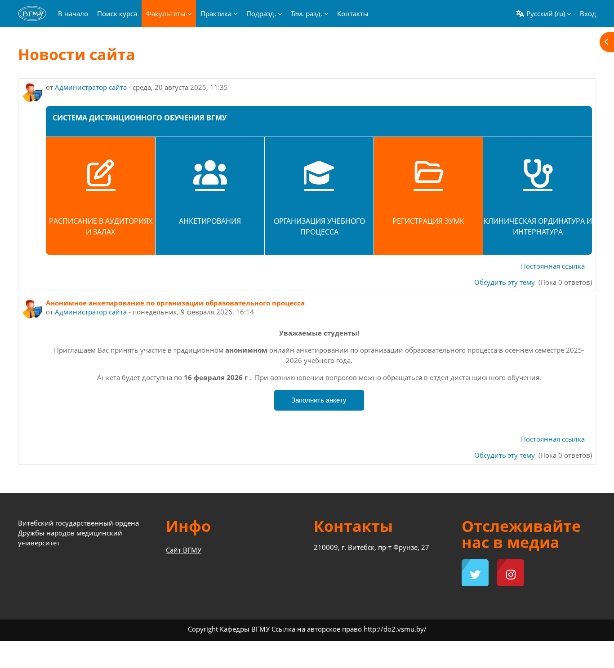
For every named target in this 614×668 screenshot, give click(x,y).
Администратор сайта (91, 87)
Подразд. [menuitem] (261, 13)
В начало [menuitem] (73, 13)
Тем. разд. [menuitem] (306, 13)
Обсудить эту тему (505, 282)
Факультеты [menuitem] (166, 13)
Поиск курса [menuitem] (117, 13)
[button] (543, 13)
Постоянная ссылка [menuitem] (553, 265)
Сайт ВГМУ (183, 549)
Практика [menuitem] (215, 13)
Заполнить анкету (319, 400)
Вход (588, 13)
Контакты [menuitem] (353, 13)
